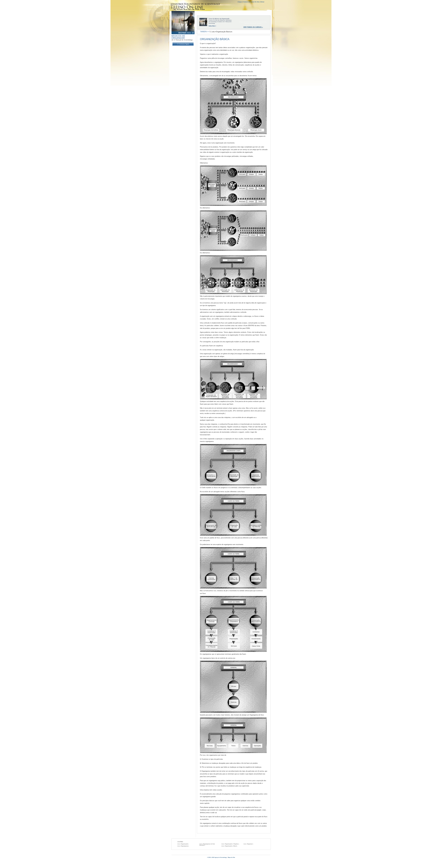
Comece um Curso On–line (251, 2)
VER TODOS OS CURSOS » (253, 27)
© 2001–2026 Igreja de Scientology (217, 857)
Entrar (262, 2)
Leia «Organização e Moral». (229, 846)
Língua (240, 2)
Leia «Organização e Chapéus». (230, 844)
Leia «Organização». (183, 844)
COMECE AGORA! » (253, 20)
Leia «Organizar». (249, 844)
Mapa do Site (231, 857)
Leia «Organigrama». (183, 846)
